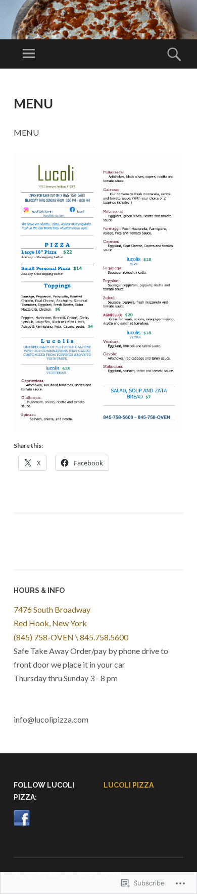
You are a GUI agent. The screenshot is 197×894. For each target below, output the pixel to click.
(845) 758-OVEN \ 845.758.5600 (71, 637)
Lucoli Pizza (129, 785)
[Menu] (29, 54)
